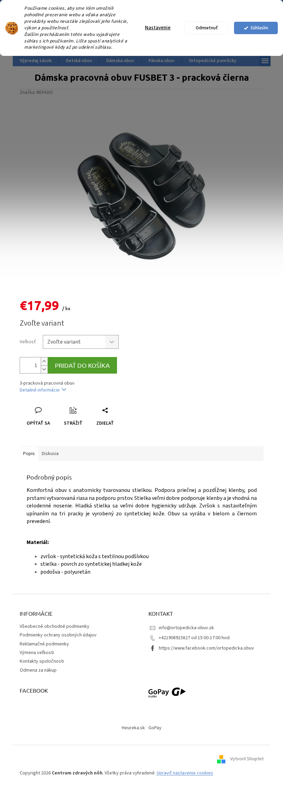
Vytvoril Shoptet (247, 758)
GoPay (155, 727)
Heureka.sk (133, 727)
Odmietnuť (207, 27)
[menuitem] (36, 60)
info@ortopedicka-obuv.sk (186, 627)
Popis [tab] (29, 453)
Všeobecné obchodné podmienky (54, 626)
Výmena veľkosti (37, 652)
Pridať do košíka (82, 365)
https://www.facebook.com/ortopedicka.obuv (206, 648)
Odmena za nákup (38, 670)
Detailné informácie (40, 390)
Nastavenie (157, 27)
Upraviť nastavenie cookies (185, 773)
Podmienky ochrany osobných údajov (58, 635)
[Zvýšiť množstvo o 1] (44, 361)
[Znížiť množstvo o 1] (44, 369)
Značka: (36, 92)
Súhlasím (259, 27)
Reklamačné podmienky (44, 644)
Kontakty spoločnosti (42, 661)
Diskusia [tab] (50, 453)
